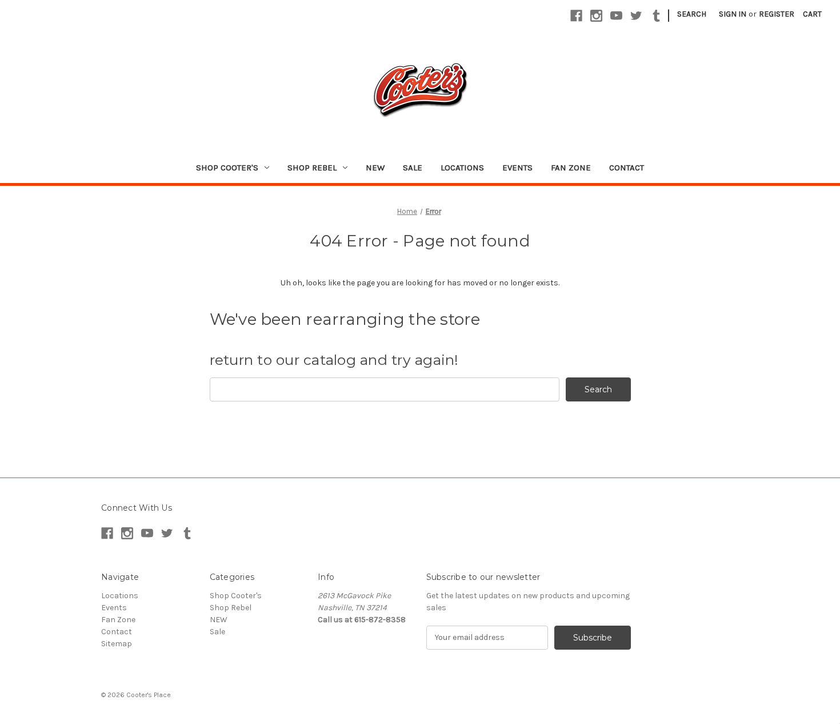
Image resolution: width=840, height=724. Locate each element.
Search (691, 14)
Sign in (732, 14)
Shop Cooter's (227, 167)
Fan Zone (571, 167)
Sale (412, 167)
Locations (462, 167)
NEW (375, 167)
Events (517, 167)
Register (776, 14)
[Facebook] (576, 16)
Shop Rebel (312, 167)
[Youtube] (616, 16)
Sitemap (116, 644)
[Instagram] (596, 16)
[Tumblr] (656, 16)
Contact (626, 167)
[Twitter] (636, 16)
